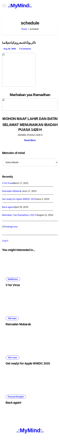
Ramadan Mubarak (12, 191)
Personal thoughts (16, 397)
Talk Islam (12, 318)
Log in (5, 240)
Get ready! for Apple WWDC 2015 (19, 199)
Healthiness (13, 279)
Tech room (12, 357)
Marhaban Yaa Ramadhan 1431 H (19, 215)
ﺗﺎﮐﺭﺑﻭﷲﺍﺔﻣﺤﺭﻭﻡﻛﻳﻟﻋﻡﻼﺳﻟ (19, 42)
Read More (30, 140)
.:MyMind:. (20, 5)
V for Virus (7, 183)
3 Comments (25, 49)
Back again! (8, 207)
